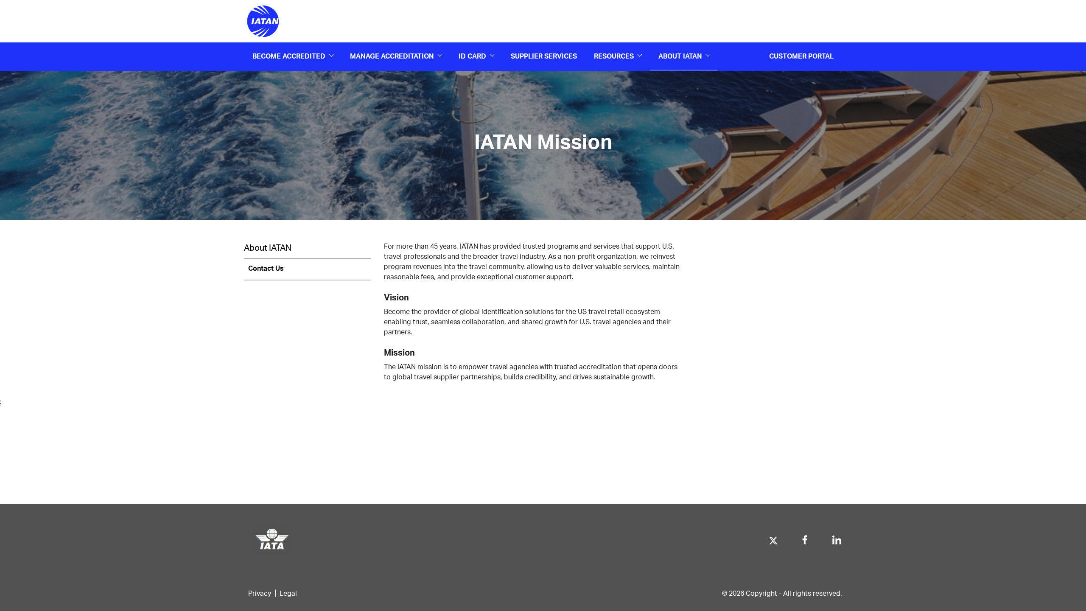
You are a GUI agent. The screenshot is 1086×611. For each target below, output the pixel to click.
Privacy (259, 593)
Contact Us (266, 267)
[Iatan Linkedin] (836, 537)
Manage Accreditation (392, 55)
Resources (614, 55)
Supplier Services (544, 55)
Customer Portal (801, 55)
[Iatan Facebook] (805, 537)
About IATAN (680, 55)
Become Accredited (288, 55)
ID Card (472, 55)
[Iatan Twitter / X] (773, 537)
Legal (288, 593)
